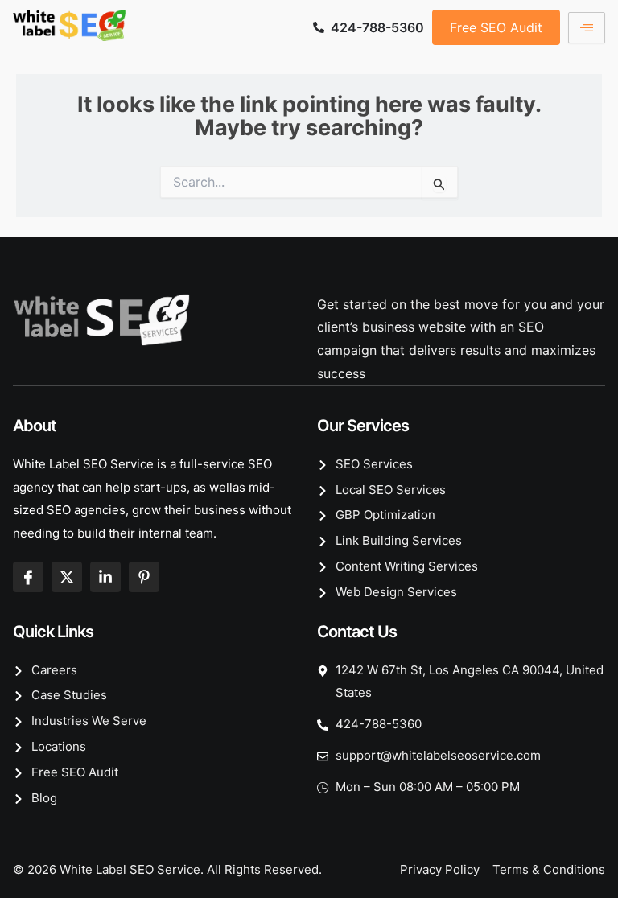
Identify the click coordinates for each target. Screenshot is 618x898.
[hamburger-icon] (586, 27)
